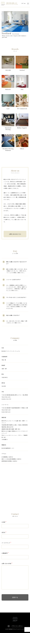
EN (24, 3)
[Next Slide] (29, 20)
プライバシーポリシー (17, 626)
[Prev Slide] (1, 20)
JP (22, 3)
